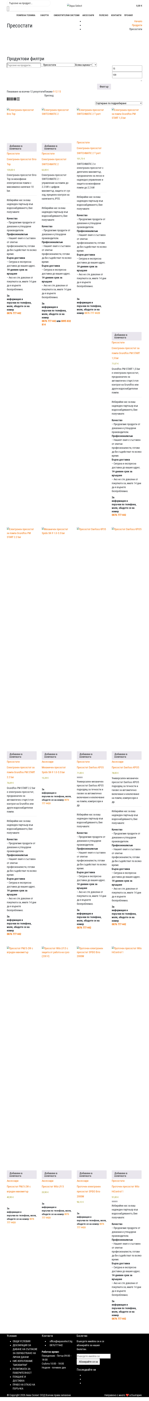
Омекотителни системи (66, 15)
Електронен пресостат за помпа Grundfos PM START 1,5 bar (126, 353)
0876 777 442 (14, 313)
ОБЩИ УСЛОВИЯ (21, 1341)
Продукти (137, 25)
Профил (128, 15)
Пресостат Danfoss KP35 (90, 767)
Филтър (104, 86)
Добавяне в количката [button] (15, 147)
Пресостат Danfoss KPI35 (125, 767)
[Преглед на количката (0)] (134, 5)
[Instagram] (84, 1379)
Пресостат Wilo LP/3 (53, 1186)
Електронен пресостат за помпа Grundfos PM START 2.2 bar (21, 772)
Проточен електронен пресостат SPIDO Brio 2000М (89, 1191)
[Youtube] (84, 1383)
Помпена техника (25, 15)
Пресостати (13, 153)
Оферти (44, 15)
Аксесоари (88, 15)
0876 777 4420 (92, 313)
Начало (138, 21)
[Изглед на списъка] (18, 99)
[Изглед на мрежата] (8, 99)
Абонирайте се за (88, 1361)
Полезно (103, 15)
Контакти (116, 15)
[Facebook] (84, 1375)
